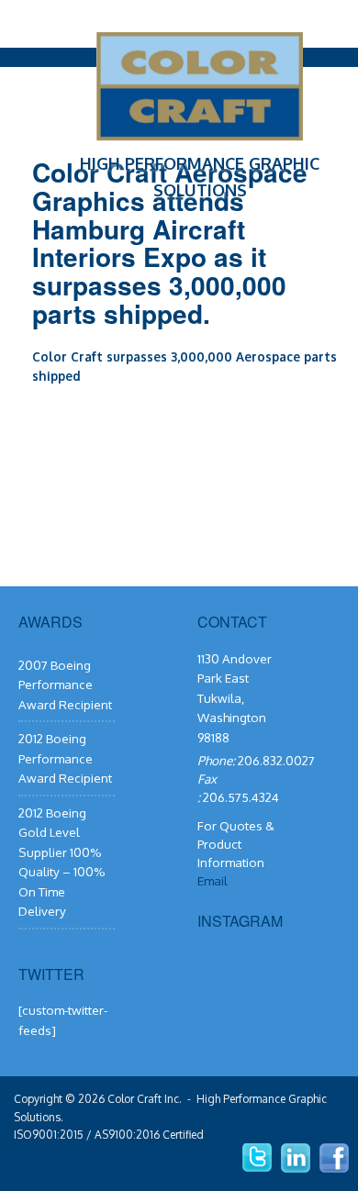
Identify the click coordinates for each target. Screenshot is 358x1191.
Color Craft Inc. (144, 1099)
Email (212, 880)
